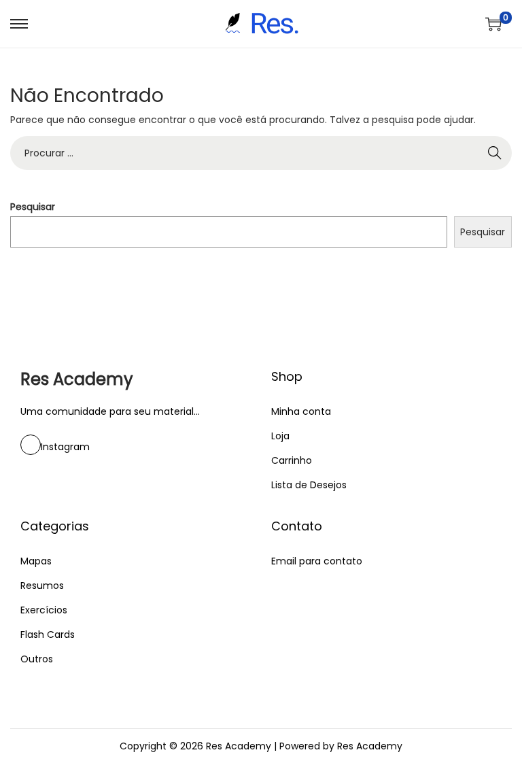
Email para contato (316, 561)
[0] (493, 24)
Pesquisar (32, 207)
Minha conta (301, 411)
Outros (36, 659)
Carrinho (291, 460)
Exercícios (43, 610)
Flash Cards (47, 634)
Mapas (36, 561)
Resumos (42, 585)
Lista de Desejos (309, 485)
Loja (280, 436)
